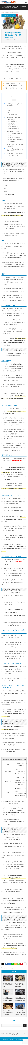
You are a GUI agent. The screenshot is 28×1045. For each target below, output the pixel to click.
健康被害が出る (11, 124)
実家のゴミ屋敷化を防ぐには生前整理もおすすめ (15, 149)
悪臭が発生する (11, 120)
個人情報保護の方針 (10, 1033)
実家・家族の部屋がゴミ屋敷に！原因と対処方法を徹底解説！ (8, 985)
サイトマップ (23, 1033)
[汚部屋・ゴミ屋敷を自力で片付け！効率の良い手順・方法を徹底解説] (8, 1006)
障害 (9, 112)
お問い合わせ (14, 1034)
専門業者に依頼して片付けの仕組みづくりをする (16, 140)
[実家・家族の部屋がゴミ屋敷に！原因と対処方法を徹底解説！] (8, 978)
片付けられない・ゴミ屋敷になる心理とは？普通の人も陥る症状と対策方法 (8, 999)
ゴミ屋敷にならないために (8, 15)
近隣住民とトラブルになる (14, 126)
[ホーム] (1, 6)
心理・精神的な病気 (12, 114)
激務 (9, 110)
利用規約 (17, 1033)
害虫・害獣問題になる (13, 122)
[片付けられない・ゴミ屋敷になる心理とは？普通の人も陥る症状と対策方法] (8, 992)
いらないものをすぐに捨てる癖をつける (16, 134)
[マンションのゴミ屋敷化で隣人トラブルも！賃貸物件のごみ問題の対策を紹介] (20, 1006)
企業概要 (2, 1033)
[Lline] (12, 964)
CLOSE (14, 100)
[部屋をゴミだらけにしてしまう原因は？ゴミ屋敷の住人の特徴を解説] (20, 978)
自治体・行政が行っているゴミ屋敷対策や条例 (15, 145)
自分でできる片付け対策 (13, 131)
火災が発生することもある (14, 128)
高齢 (9, 108)
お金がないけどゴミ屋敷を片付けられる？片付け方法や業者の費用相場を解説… (20, 999)
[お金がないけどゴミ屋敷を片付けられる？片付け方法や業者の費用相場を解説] (20, 992)
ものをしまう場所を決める (14, 137)
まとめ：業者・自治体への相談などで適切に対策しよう (15, 154)
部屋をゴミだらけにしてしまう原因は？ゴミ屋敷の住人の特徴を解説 (20, 985)
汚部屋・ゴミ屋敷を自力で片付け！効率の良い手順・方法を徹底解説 (8, 1012)
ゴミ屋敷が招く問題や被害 (13, 117)
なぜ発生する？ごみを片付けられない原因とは (15, 104)
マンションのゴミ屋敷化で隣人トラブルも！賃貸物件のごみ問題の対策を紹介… (20, 1012)
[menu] (26, 2)
